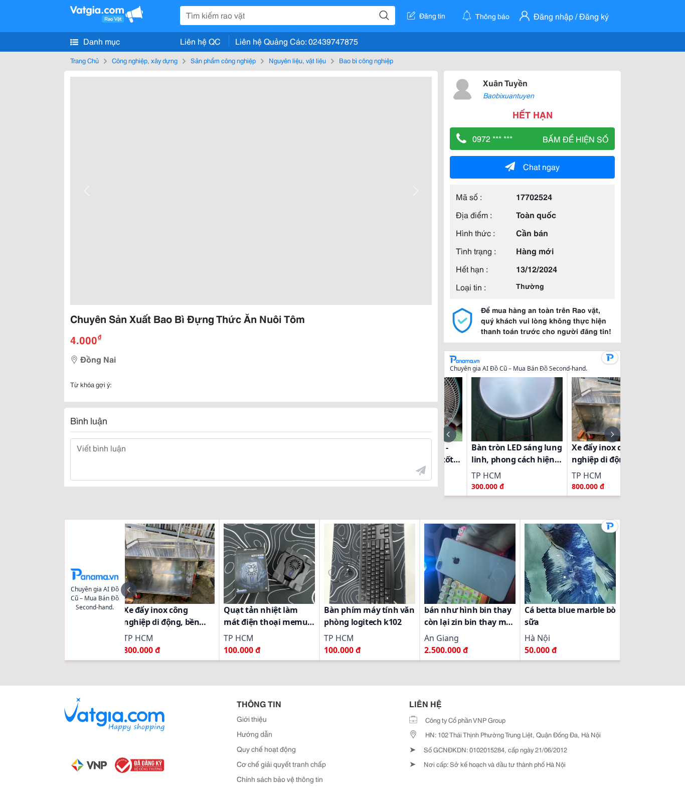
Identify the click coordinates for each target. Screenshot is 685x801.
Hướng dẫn (254, 734)
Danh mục (100, 41)
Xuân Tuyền (505, 82)
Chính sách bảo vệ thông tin (280, 779)
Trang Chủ (84, 60)
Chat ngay (541, 166)
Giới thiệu (252, 719)
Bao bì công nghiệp (366, 60)
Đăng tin (432, 16)
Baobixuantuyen (508, 95)
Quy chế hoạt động (266, 749)
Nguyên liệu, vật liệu (297, 60)
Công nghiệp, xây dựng (145, 60)
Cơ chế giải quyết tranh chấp (281, 764)
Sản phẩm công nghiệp (223, 60)
